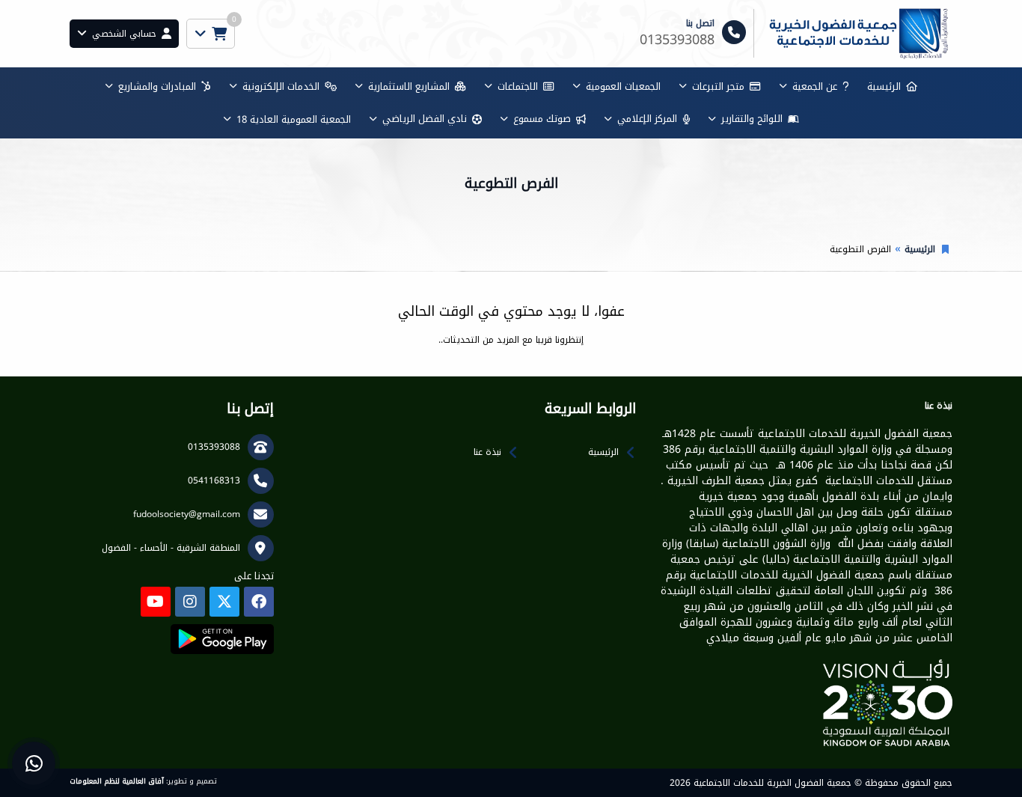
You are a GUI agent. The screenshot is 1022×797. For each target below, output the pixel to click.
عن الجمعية (814, 86)
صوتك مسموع (542, 118)
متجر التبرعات (718, 86)
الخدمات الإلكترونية (280, 86)
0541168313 (214, 480)
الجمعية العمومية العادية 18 (293, 119)
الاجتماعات (518, 86)
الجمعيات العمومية (623, 86)
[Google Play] (222, 639)
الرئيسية (884, 86)
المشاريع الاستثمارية (409, 86)
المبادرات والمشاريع (157, 86)
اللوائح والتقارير (752, 118)
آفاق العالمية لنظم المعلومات (117, 781)
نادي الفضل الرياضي (424, 118)
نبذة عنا (487, 452)
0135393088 (214, 447)
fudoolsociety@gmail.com (186, 514)
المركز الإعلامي (647, 118)
